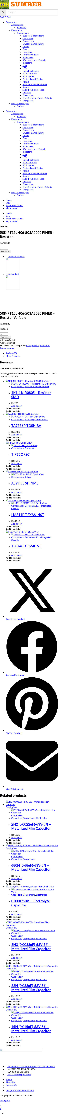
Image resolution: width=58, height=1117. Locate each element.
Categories (11, 22)
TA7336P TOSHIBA (26, 425)
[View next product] (20, 273)
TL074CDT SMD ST (26, 546)
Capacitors (28, 38)
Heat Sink (27, 51)
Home (9, 200)
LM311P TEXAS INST (27, 515)
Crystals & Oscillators (33, 43)
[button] (7, 340)
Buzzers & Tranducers (33, 35)
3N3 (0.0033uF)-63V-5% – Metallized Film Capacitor (31, 946)
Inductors (27, 62)
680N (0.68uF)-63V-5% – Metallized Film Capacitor (31, 867)
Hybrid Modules (31, 54)
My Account (12, 208)
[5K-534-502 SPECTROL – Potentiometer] (13, 288)
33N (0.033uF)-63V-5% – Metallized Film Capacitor (31, 988)
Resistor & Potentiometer (35, 84)
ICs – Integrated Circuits (34, 60)
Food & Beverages (20, 103)
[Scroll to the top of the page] (1, 1103)
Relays (26, 81)
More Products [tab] (13, 355)
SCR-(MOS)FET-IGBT (33, 89)
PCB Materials (30, 73)
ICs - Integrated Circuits (36, 419)
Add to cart (5, 251)
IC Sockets (28, 57)
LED (25, 68)
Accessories (17, 24)
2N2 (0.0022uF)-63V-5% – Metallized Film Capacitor (31, 826)
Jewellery (21, 27)
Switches (27, 92)
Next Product (12, 273)
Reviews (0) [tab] (11, 353)
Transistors (28, 100)
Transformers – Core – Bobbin (37, 98)
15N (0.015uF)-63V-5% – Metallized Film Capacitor (31, 1029)
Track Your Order (14, 205)
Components (23, 33)
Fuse (25, 49)
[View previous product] (6, 256)
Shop (8, 202)
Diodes (26, 46)
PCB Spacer (28, 76)
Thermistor (28, 95)
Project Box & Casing (33, 79)
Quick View (44, 381)
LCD (25, 65)
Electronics (16, 30)
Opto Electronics (31, 70)
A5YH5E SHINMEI (25, 483)
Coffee (20, 106)
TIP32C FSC (20, 454)
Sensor (26, 87)
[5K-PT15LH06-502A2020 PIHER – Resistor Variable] (13, 271)
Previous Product (16, 256)
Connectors (28, 41)
